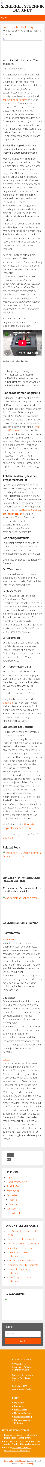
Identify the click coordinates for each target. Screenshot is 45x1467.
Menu (4, 18)
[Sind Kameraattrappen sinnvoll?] (22, 908)
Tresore (13, 1199)
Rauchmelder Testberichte (21, 1260)
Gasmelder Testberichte (20, 1248)
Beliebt (10, 1155)
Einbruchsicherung (15, 68)
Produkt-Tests (14, 1186)
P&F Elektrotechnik (12, 1441)
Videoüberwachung (23, 1417)
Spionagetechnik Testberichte (22, 1265)
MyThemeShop (27, 1464)
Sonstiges (12, 1208)
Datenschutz (20, 1406)
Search (22, 1341)
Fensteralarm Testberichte (21, 1239)
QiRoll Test (14, 1213)
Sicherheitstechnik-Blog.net (15, 1461)
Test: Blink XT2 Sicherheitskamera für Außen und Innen (21, 879)
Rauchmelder (16, 1204)
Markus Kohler (8, 939)
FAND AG (6, 1060)
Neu (9, 1159)
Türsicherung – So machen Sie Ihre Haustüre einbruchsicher (22, 890)
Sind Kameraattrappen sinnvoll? (20, 922)
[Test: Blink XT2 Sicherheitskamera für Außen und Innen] (22, 863)
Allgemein (12, 1177)
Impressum (19, 1403)
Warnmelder (13, 1190)
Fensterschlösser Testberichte (23, 1243)
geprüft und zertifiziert (15, 99)
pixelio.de (8, 837)
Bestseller (12, 1195)
